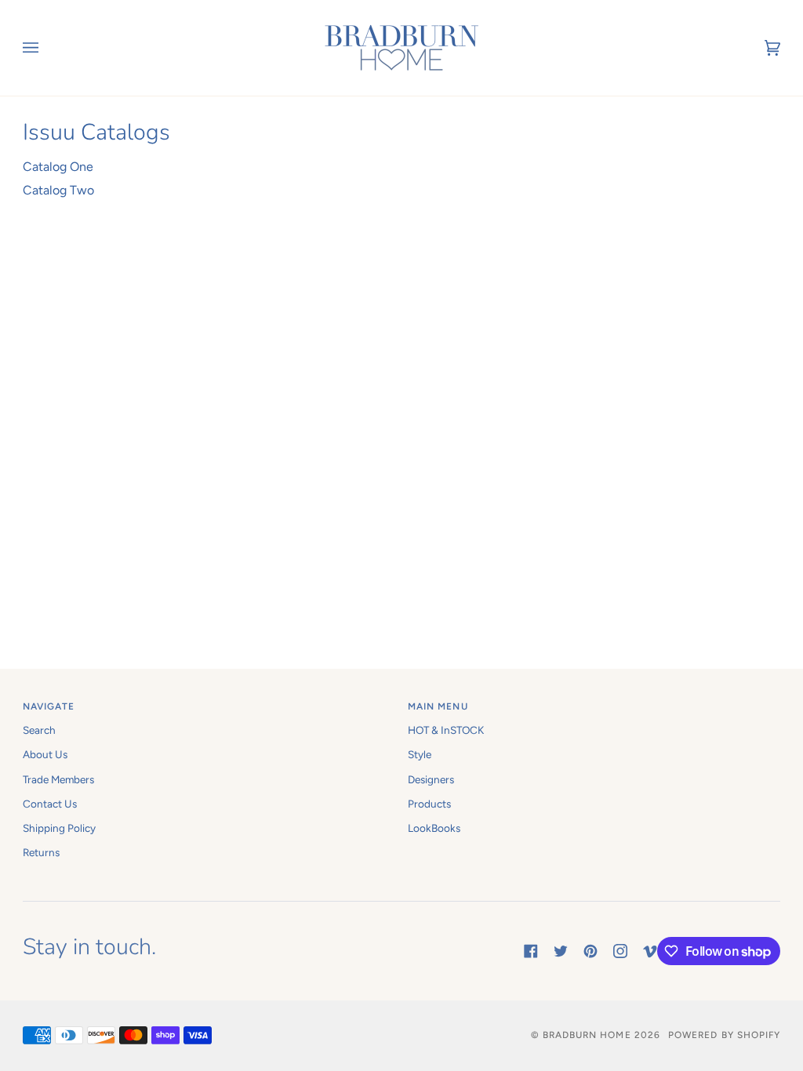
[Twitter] (561, 951)
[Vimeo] (650, 951)
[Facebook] (531, 951)
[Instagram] (620, 951)
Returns (41, 852)
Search (39, 730)
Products (429, 803)
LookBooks (434, 828)
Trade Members (58, 779)
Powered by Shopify (724, 1034)
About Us (45, 754)
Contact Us (50, 803)
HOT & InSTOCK (446, 730)
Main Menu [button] (438, 706)
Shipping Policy (59, 828)
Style (419, 754)
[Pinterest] (590, 951)
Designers (431, 779)
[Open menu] (46, 48)
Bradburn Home (587, 1034)
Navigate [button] (49, 706)
